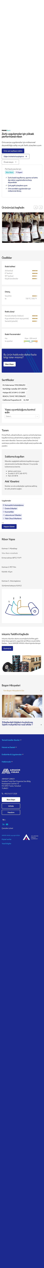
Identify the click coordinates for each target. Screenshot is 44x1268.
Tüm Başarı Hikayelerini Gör (13, 690)
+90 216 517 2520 (10, 794)
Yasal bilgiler (6, 843)
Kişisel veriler (6, 839)
